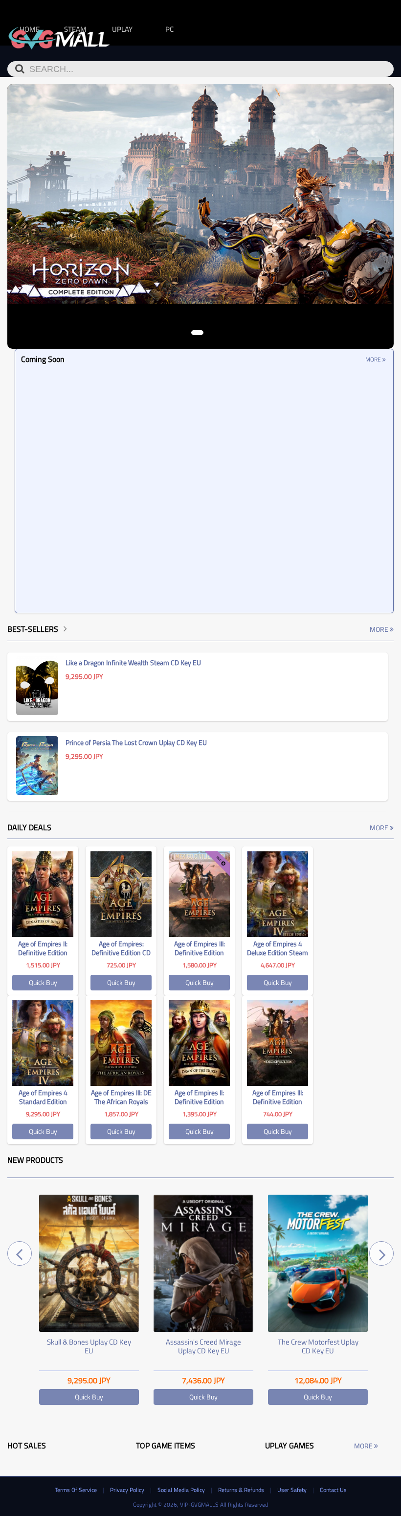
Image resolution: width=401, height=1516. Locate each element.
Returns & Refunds (242, 1489)
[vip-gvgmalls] (59, 35)
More (373, 359)
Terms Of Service (76, 1489)
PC (169, 29)
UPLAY (122, 29)
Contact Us (333, 1489)
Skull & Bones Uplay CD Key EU (89, 1346)
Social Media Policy (181, 1489)
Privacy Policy (128, 1489)
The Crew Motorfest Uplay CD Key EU (318, 1346)
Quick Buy (43, 982)
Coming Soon (43, 359)
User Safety (292, 1489)
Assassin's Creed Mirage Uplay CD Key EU (203, 1346)
